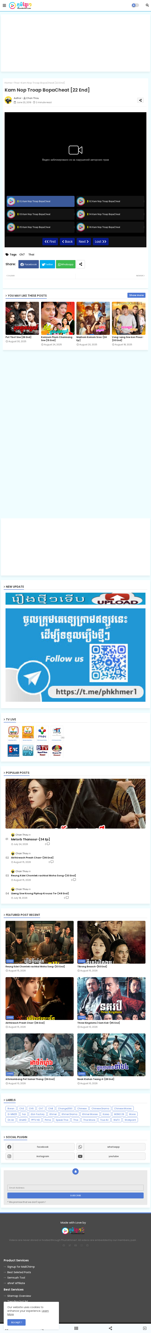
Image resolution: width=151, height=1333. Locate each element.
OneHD (22, 1119)
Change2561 (65, 1108)
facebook (42, 1146)
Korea (106, 1114)
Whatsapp (67, 264)
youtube (114, 1156)
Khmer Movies (90, 1114)
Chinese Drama (100, 1108)
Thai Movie (89, 1119)
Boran (11, 1108)
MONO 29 (119, 1114)
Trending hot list (17, 1301)
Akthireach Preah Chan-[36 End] (32, 857)
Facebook (31, 264)
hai (24, 1114)
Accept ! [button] (16, 1322)
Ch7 (22, 254)
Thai (16, 83)
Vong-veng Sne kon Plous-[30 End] (127, 339)
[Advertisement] (75, 43)
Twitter (49, 264)
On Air (11, 1119)
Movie (132, 1114)
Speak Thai (62, 1119)
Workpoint (130, 1119)
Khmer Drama (69, 1114)
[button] (147, 5)
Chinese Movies (123, 1108)
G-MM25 (12, 1114)
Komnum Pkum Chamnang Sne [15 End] (56, 339)
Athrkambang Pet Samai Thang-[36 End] (30, 1079)
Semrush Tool (16, 1277)
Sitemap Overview (19, 1296)
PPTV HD (35, 1119)
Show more (136, 295)
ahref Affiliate (16, 1283)
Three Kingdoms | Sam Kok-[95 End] (98, 1022)
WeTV (116, 1119)
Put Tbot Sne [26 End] (18, 337)
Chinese (82, 1108)
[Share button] (80, 264)
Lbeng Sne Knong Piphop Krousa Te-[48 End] (40, 893)
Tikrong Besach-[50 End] (92, 966)
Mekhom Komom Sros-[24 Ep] (91, 339)
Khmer (53, 1114)
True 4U (104, 1119)
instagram (42, 1156)
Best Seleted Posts (19, 1272)
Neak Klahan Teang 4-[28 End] (95, 1079)
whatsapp (113, 1146)
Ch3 (21, 1108)
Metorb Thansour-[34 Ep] (30, 839)
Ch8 (50, 1108)
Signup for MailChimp (21, 1267)
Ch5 (31, 1108)
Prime (48, 1119)
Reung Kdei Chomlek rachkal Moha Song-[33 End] (43, 875)
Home (8, 83)
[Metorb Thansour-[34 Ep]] (75, 804)
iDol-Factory (38, 1114)
